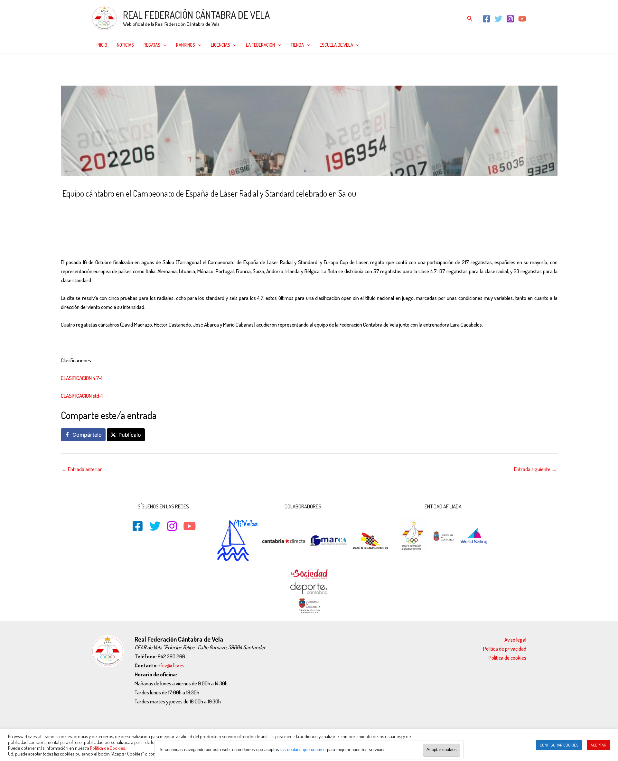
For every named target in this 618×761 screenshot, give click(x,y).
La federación (260, 45)
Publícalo (129, 435)
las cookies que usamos (303, 749)
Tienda (297, 45)
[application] (163, 45)
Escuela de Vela (336, 45)
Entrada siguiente (535, 469)
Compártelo (87, 435)
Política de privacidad (504, 648)
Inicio (102, 45)
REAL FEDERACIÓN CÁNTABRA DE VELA (196, 15)
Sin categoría (173, 207)
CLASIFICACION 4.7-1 (81, 378)
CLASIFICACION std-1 (82, 395)
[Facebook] (486, 19)
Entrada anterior (81, 469)
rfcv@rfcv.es (171, 665)
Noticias (125, 45)
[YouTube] (522, 19)
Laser (130, 207)
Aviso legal (515, 639)
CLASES (113, 207)
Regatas (152, 45)
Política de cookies (507, 657)
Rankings (185, 45)
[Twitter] (498, 19)
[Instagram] (510, 19)
